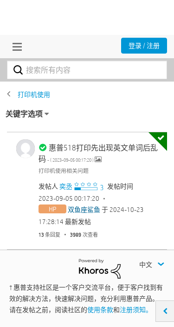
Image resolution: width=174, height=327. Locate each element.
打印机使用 (34, 94)
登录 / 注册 (144, 45)
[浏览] (15, 46)
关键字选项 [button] (24, 114)
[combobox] (87, 70)
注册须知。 (136, 310)
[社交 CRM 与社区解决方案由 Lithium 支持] (100, 268)
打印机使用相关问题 (64, 170)
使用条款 (100, 310)
